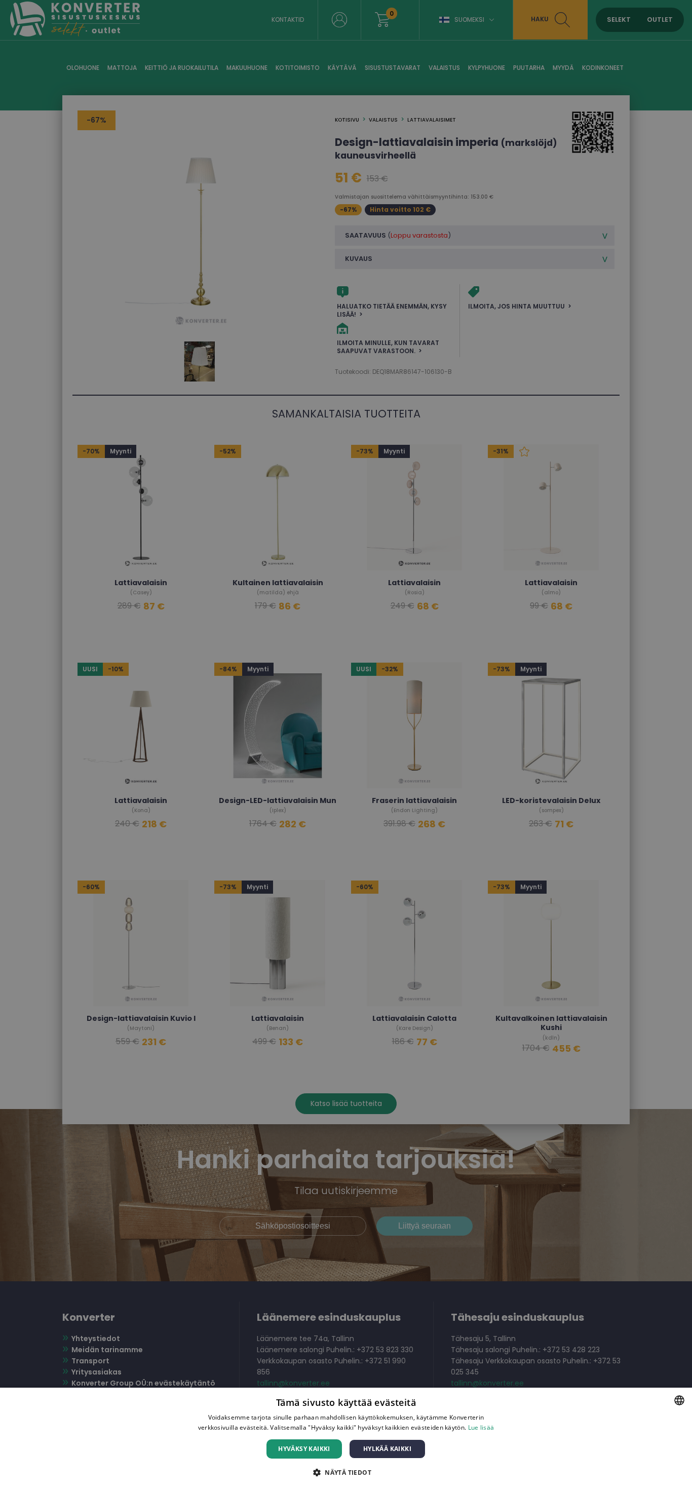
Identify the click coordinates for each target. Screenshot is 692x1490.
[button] (346, 1472)
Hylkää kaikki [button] (387, 1448)
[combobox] (679, 1400)
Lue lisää (481, 1427)
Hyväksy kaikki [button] (304, 1448)
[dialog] (346, 1439)
